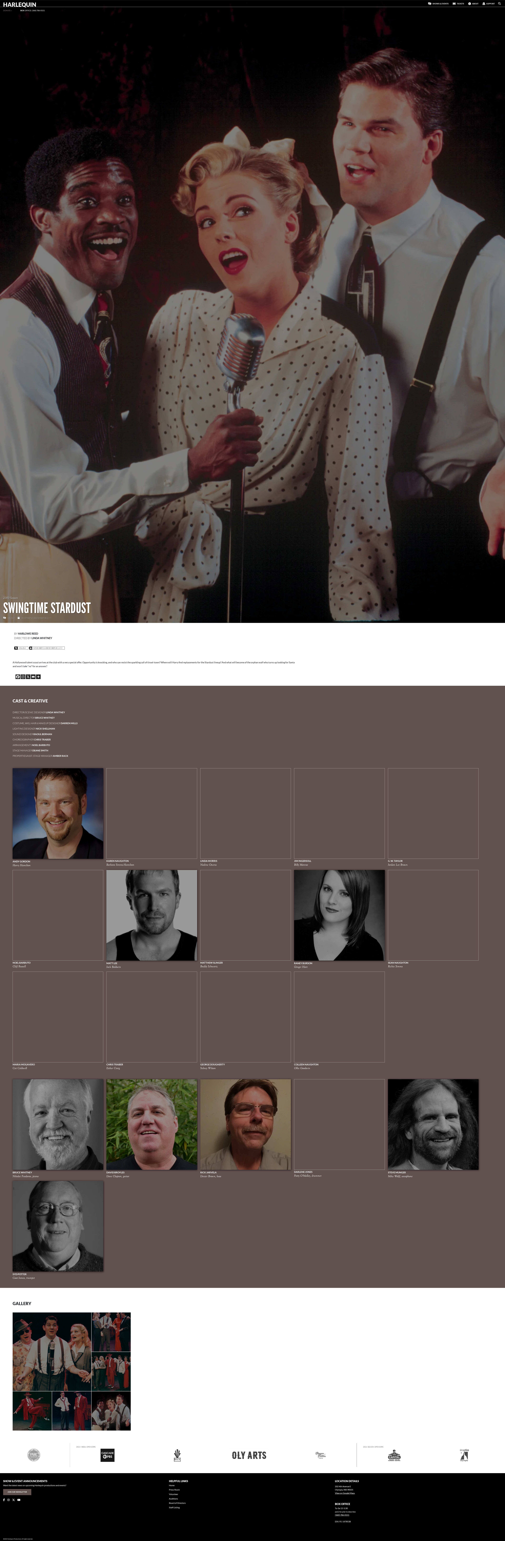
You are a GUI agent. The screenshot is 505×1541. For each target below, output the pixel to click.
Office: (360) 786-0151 (32, 10)
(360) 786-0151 (342, 1515)
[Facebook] (18, 676)
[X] (28, 676)
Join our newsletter (17, 1492)
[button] (499, 3)
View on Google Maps (345, 1493)
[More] (38, 676)
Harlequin (19, 4)
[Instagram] (23, 676)
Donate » (7, 10)
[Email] (33, 676)
